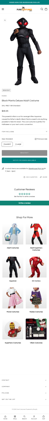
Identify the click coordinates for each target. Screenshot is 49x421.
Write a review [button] (25, 203)
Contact (5, 380)
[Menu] (3, 9)
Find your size (42, 139)
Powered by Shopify (31, 409)
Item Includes (8, 131)
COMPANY (6, 386)
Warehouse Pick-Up (36, 168)
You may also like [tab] (25, 361)
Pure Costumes (21, 409)
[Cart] (46, 9)
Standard (7, 144)
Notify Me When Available (24, 160)
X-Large (18, 144)
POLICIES (5, 393)
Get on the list (8, 399)
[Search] (42, 9)
